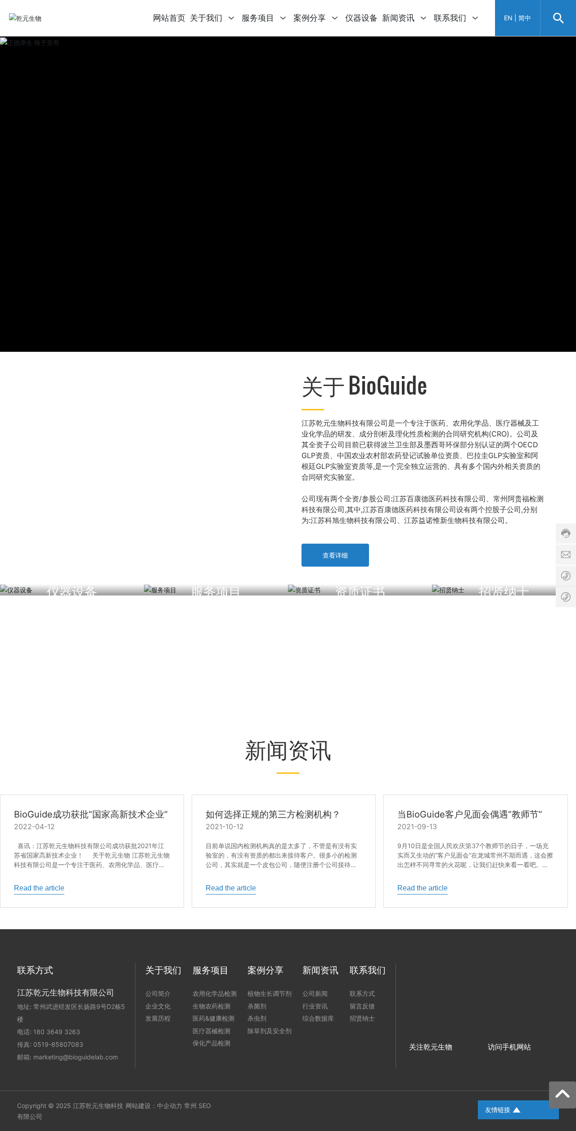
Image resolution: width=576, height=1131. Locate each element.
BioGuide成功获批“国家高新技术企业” (91, 814)
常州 (190, 1105)
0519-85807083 (58, 1044)
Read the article (39, 888)
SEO (204, 1105)
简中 (524, 18)
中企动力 (169, 1105)
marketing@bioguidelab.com (75, 1057)
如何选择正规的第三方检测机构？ (273, 814)
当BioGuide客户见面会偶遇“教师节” (469, 814)
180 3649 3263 (56, 1032)
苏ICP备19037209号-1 (431, 1109)
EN (508, 18)
